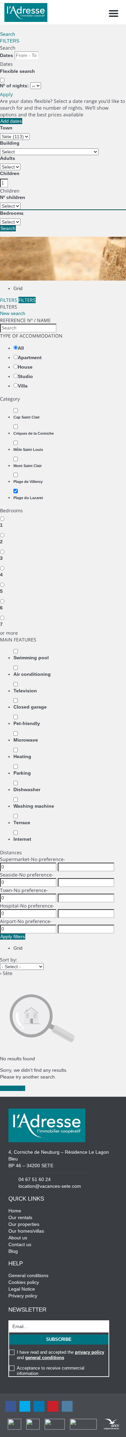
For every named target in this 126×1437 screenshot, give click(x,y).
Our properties (23, 1224)
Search (7, 34)
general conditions (44, 1357)
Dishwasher (26, 789)
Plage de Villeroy (28, 482)
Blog (13, 1251)
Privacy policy (22, 1295)
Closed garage (30, 707)
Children (9, 173)
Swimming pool (31, 657)
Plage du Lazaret (28, 498)
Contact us (19, 1244)
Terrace (21, 822)
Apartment (30, 357)
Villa (23, 386)
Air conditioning (32, 674)
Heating (22, 756)
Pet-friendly (26, 723)
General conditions (28, 1275)
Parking (22, 773)
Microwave (25, 740)
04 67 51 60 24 (34, 1179)
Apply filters (12, 936)
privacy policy (89, 1352)
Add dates (11, 121)
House (25, 367)
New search (12, 313)
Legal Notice (21, 1289)
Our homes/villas (26, 1231)
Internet (22, 839)
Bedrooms (12, 213)
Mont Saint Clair (27, 466)
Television (25, 690)
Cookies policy (23, 1282)
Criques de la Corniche (33, 433)
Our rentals (20, 1217)
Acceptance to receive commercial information (50, 1371)
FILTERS (9, 41)
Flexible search (18, 71)
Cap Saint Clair (26, 417)
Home (14, 1210)
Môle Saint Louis (28, 450)
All (21, 348)
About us (17, 1237)
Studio (25, 376)
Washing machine (33, 806)
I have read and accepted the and (60, 1355)
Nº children (12, 197)
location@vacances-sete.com (49, 1186)
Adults (7, 158)
